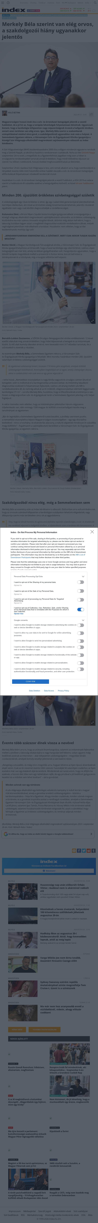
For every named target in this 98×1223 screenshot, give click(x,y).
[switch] (80, 582)
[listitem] (49, 576)
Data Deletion (34, 691)
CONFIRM (30, 681)
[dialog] (49, 612)
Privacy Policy (63, 691)
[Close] (93, 532)
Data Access (49, 691)
